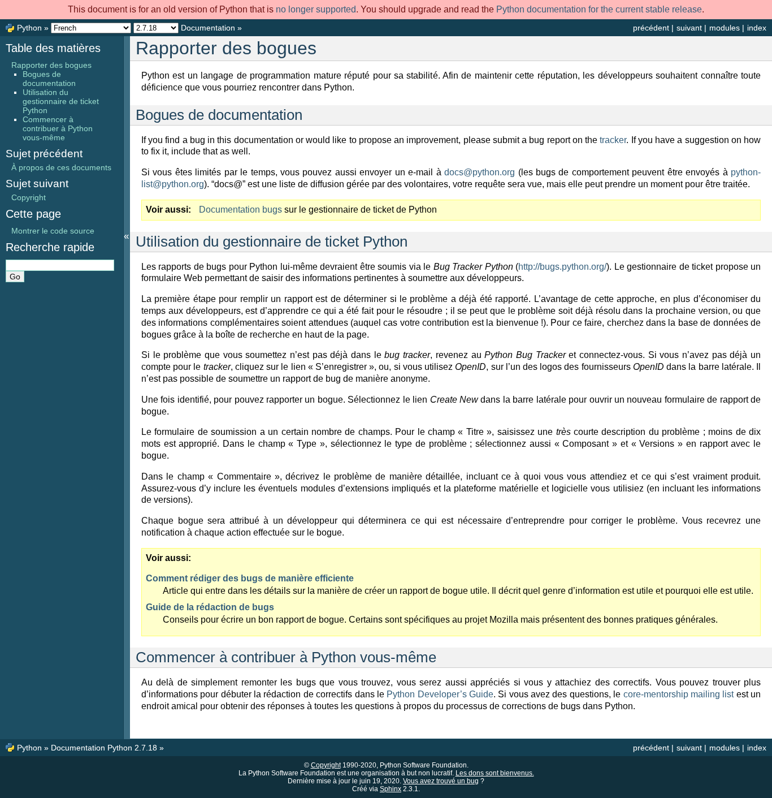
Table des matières (53, 48)
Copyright (28, 197)
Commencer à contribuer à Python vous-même (58, 128)
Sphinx (390, 789)
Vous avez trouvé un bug (441, 781)
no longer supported (316, 9)
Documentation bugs (240, 209)
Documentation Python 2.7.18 (104, 747)
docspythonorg (479, 172)
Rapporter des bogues (51, 65)
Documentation (208, 27)
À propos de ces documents (61, 167)
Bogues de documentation (49, 79)
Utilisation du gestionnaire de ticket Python (61, 101)
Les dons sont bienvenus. (495, 773)
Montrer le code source (52, 230)
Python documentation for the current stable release (599, 9)
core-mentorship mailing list (678, 694)
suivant (689, 27)
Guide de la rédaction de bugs (210, 607)
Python (29, 27)
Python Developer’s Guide (440, 694)
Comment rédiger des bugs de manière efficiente (250, 578)
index (756, 27)
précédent (651, 27)
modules (724, 27)
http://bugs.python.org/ (562, 266)
